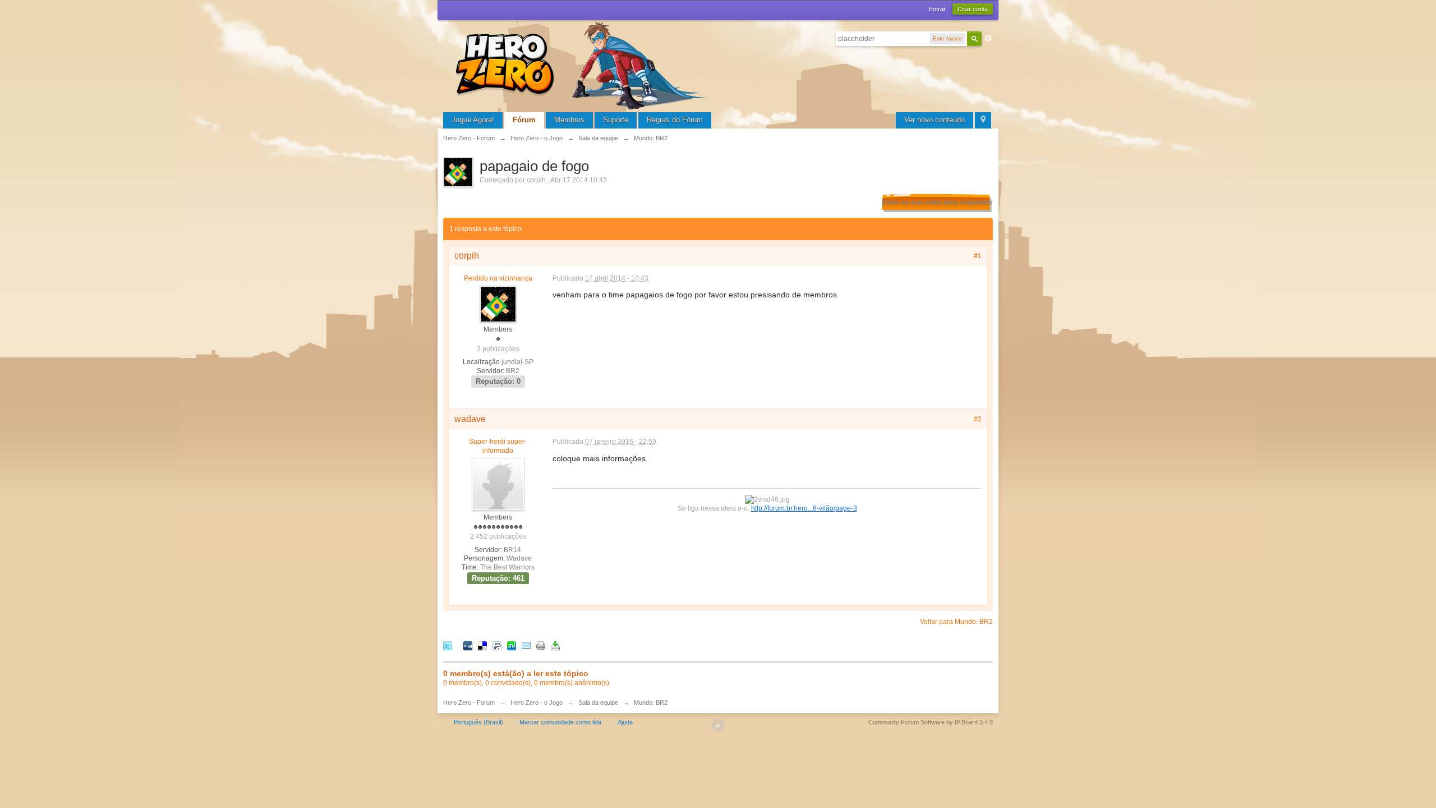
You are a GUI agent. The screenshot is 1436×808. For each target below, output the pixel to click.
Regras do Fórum (675, 120)
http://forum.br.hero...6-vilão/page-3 (804, 508)
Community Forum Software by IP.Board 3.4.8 (930, 722)
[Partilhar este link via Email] (526, 645)
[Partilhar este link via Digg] (467, 645)
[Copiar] (540, 645)
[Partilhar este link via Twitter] (447, 645)
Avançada (988, 38)
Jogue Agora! (473, 120)
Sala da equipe (598, 702)
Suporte (615, 120)
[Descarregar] (555, 645)
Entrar (937, 9)
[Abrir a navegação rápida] (983, 120)
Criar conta (973, 9)
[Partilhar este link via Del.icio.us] (482, 645)
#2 (978, 419)
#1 (978, 256)
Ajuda (625, 722)
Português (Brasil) (478, 722)
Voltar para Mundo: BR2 (956, 622)
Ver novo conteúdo (934, 120)
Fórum (524, 120)
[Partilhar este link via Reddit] (497, 645)
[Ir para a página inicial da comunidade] (583, 64)
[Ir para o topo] (718, 725)
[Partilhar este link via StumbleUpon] (511, 645)
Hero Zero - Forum (469, 702)
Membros (569, 120)
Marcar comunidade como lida (560, 722)
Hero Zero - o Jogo (536, 702)
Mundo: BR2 (651, 702)
